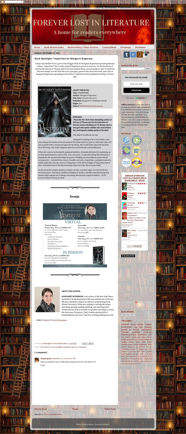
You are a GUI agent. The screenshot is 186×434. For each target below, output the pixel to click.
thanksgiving (125, 361)
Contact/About (109, 47)
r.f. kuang (140, 349)
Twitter (53, 320)
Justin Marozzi (128, 225)
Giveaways (125, 47)
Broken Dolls (132, 183)
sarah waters (136, 364)
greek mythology (145, 361)
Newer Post (40, 409)
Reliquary (131, 193)
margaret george (132, 354)
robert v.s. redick (145, 354)
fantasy (148, 324)
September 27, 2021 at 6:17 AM (64, 358)
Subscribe (136, 90)
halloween (125, 352)
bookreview (126, 327)
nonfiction (142, 334)
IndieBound (90, 106)
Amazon (99, 106)
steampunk (148, 359)
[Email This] (83, 343)
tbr (132, 339)
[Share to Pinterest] (92, 343)
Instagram (62, 320)
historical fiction (129, 334)
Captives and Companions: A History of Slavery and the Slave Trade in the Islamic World (134, 218)
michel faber (147, 356)
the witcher (135, 361)
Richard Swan (133, 235)
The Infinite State (131, 231)
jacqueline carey (136, 356)
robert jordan (128, 364)
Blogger (106, 424)
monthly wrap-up (142, 332)
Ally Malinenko (130, 187)
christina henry (127, 344)
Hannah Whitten (130, 196)
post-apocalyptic (136, 359)
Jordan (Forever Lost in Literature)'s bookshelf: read (135, 178)
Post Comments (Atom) (53, 414)
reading (124, 342)
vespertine (82, 347)
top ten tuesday (143, 327)
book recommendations (143, 339)
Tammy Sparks (46, 358)
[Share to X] (87, 343)
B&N (81, 106)
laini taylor (141, 352)
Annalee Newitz (134, 207)
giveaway (133, 352)
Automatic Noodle (131, 204)
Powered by (130, 98)
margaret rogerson (70, 347)
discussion (131, 347)
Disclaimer (140, 47)
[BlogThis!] (85, 343)
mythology (125, 359)
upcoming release (145, 337)
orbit (150, 335)
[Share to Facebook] (90, 343)
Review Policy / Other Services (83, 47)
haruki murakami (140, 344)
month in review (130, 329)
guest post (125, 356)
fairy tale (148, 349)
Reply (43, 365)
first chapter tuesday (129, 337)
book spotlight (56, 347)
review (125, 324)
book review (137, 324)
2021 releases (45, 347)
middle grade (126, 339)
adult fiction (147, 342)
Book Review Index (54, 47)
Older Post (110, 409)
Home (37, 47)
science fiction (134, 342)
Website (45, 320)
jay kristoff (140, 347)
